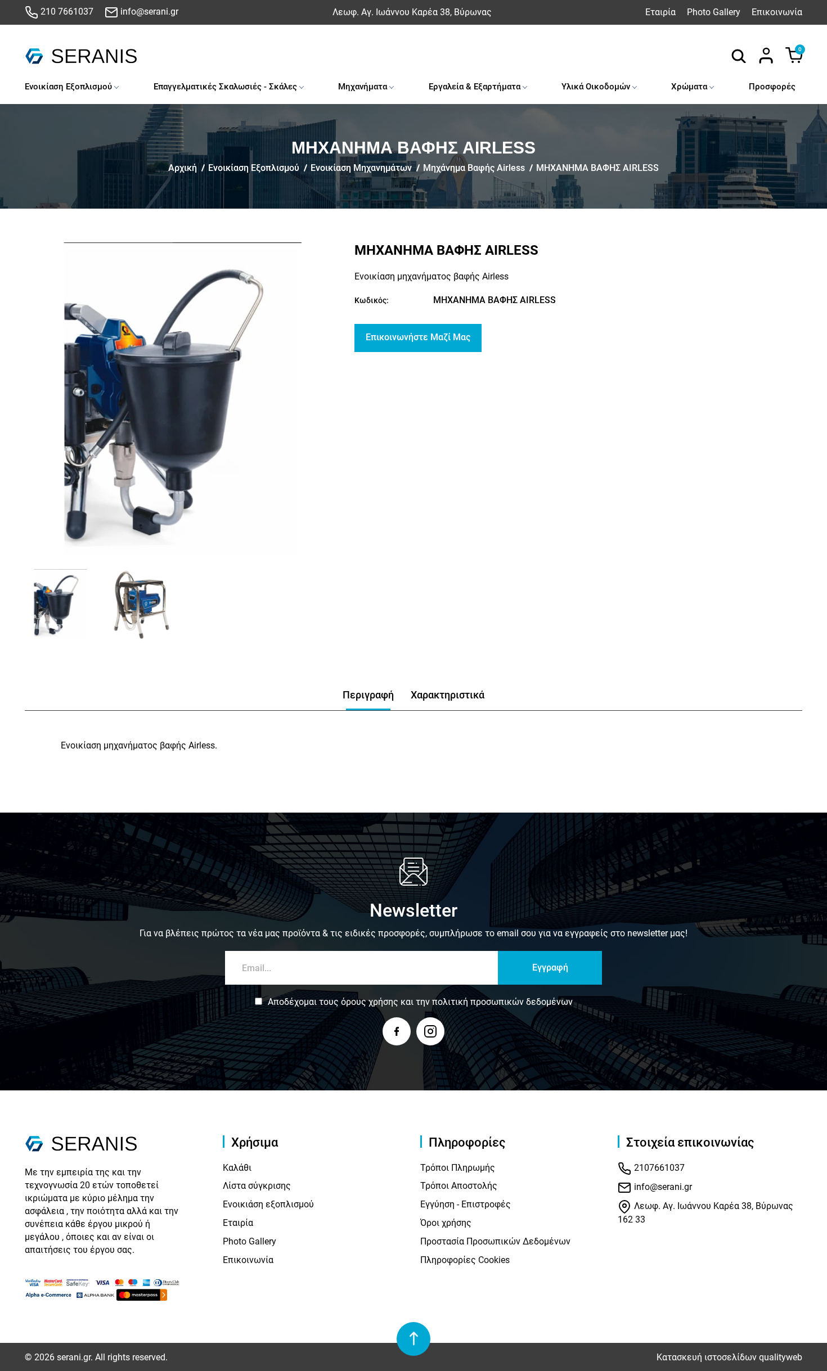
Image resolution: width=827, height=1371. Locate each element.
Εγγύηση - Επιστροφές (465, 1204)
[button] (37, 604)
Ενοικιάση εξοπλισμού (268, 1204)
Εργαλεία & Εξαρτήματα (474, 87)
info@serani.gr (148, 11)
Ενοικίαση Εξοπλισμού (68, 87)
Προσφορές (772, 87)
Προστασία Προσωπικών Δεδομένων (495, 1241)
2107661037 (658, 1167)
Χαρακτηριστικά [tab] (447, 695)
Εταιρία (660, 12)
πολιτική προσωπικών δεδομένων (502, 1001)
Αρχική (182, 168)
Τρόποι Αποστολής (458, 1185)
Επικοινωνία (777, 12)
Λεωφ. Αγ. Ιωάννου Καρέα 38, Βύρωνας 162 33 (705, 1213)
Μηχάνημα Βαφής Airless (474, 168)
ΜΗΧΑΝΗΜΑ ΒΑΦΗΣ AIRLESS (597, 168)
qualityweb (780, 1357)
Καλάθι (237, 1167)
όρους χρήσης (369, 1001)
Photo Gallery (713, 12)
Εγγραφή (550, 967)
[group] (183, 400)
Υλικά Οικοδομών (595, 87)
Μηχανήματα (362, 87)
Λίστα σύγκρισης (257, 1185)
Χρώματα (689, 87)
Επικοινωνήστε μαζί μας (418, 337)
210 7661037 (65, 11)
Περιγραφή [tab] (368, 695)
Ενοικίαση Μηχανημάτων (361, 168)
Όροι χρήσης (445, 1222)
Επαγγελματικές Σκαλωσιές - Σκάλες (225, 87)
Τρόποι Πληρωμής (457, 1167)
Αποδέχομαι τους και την (420, 1001)
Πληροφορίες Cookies (465, 1260)
